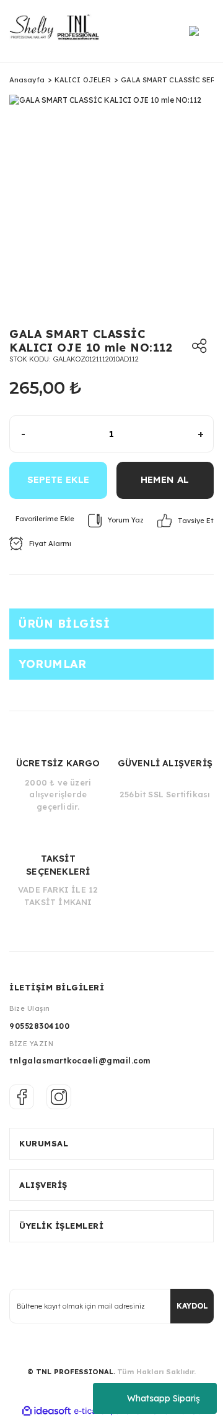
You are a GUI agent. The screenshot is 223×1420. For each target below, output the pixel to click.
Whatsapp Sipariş (163, 1398)
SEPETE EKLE (58, 479)
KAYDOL (192, 1305)
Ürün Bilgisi (64, 624)
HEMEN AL (165, 479)
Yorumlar (52, 664)
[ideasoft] (46, 1411)
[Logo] (58, 31)
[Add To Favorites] (41, 519)
